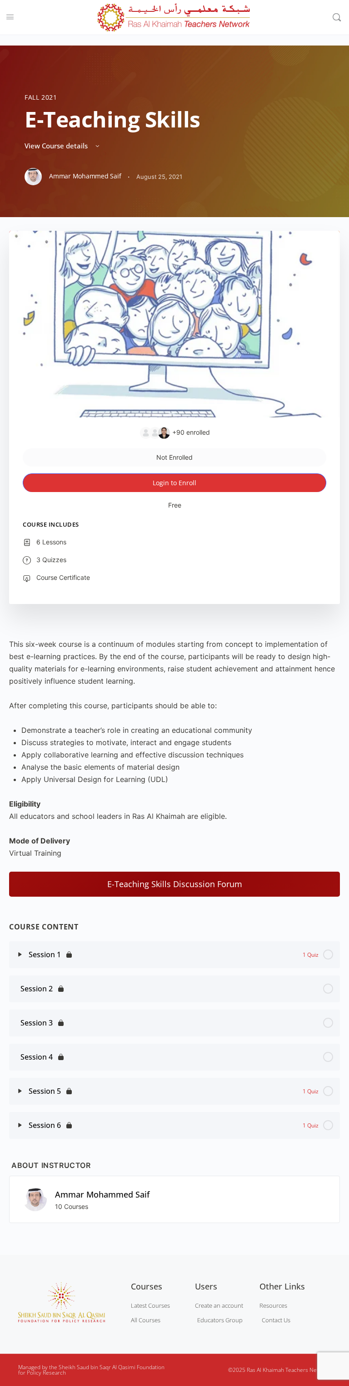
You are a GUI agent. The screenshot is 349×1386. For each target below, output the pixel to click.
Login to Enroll (174, 482)
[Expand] (20, 954)
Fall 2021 (41, 97)
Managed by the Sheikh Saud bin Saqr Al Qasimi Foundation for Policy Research (91, 1369)
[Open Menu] (10, 16)
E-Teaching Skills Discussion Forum (174, 883)
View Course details (57, 145)
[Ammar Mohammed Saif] (35, 1198)
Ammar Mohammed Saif (102, 1194)
